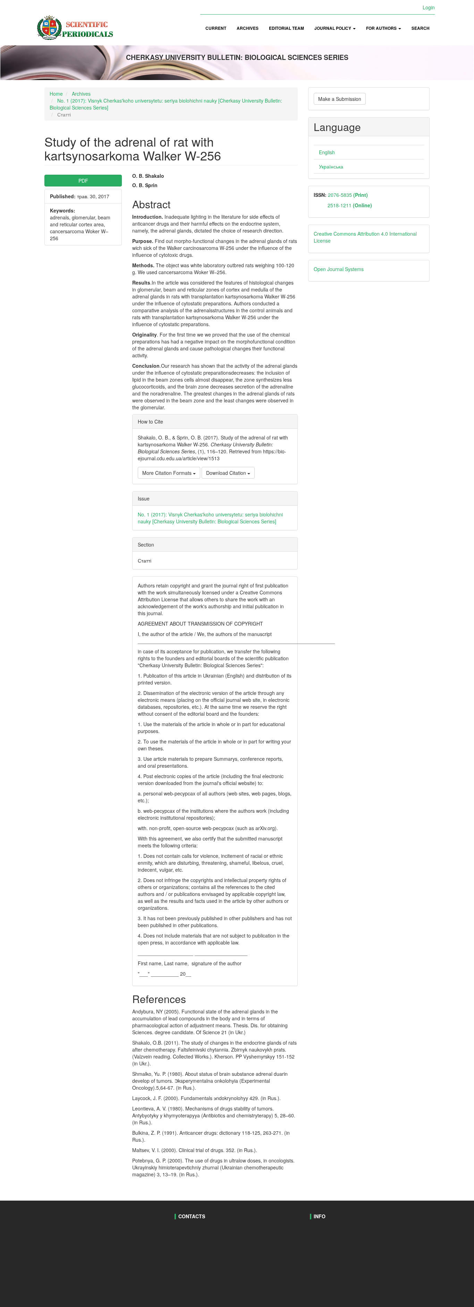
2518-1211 (350, 205)
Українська (331, 166)
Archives (248, 28)
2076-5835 (347, 194)
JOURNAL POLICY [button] (333, 28)
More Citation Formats (167, 472)
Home (56, 93)
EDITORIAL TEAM (286, 28)
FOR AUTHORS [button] (382, 28)
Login (429, 7)
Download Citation (226, 472)
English (327, 152)
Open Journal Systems (339, 268)
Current (215, 28)
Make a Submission (339, 98)
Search (421, 28)
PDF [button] (83, 180)
